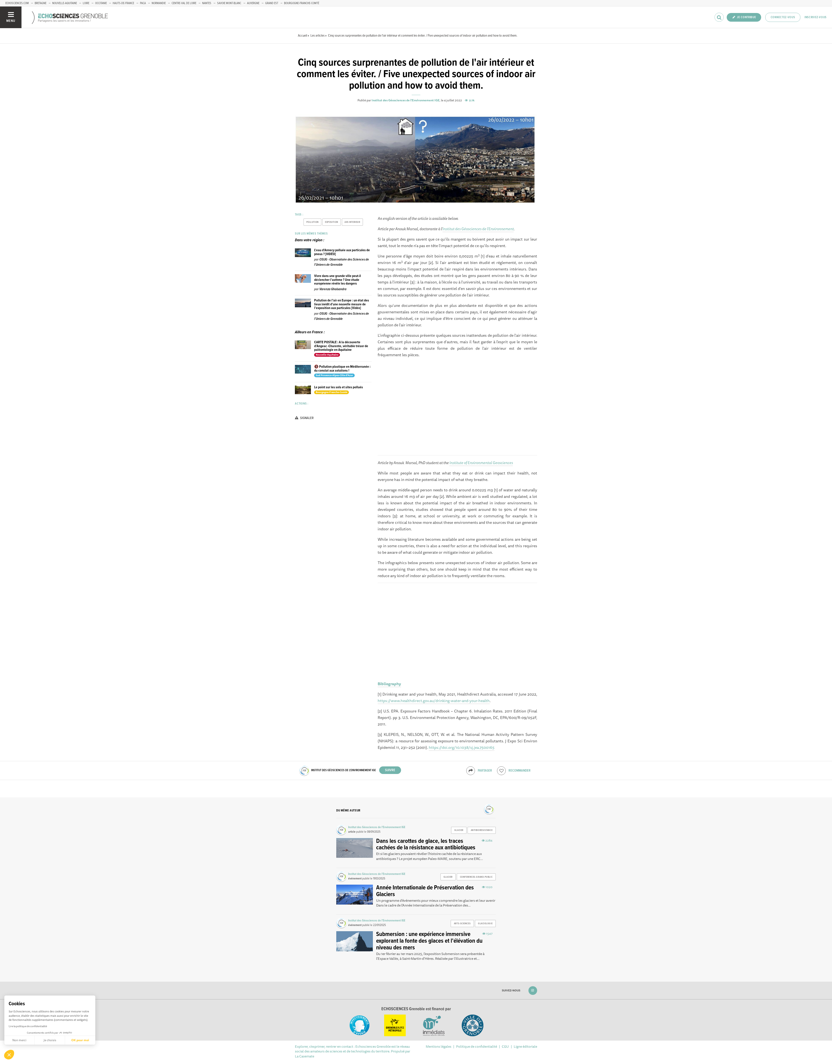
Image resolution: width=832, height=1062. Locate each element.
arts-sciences (462, 923)
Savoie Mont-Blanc (229, 3)
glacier (458, 830)
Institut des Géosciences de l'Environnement (478, 229)
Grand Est (271, 3)
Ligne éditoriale (525, 1046)
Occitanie (101, 3)
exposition (331, 222)
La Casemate (304, 1056)
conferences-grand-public (476, 877)
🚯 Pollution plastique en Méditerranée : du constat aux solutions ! (342, 368)
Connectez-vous (783, 17)
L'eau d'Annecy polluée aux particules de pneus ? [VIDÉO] (342, 252)
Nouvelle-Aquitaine (64, 3)
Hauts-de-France (123, 3)
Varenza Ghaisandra (332, 289)
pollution (312, 222)
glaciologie (485, 923)
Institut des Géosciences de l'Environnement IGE (406, 100)
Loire (86, 3)
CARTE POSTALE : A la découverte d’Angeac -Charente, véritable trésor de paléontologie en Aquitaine (341, 346)
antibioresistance (482, 830)
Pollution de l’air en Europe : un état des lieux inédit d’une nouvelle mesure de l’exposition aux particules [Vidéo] (341, 304)
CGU (505, 1046)
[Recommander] (501, 770)
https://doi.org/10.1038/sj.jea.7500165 (461, 747)
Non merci (19, 1040)
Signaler (306, 418)
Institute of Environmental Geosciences (481, 463)
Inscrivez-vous (815, 17)
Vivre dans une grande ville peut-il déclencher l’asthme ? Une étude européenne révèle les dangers (337, 280)
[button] (9, 1054)
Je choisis (50, 1040)
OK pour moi (80, 1040)
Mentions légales (438, 1046)
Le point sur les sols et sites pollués (338, 387)
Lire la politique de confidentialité (28, 1026)
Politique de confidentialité (476, 1046)
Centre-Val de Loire (184, 3)
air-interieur (352, 222)
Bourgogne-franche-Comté (301, 3)
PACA (143, 3)
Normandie (159, 3)
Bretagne (40, 3)
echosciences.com (17, 3)
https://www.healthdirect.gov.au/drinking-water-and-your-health (434, 701)
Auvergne (253, 3)
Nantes (206, 3)
